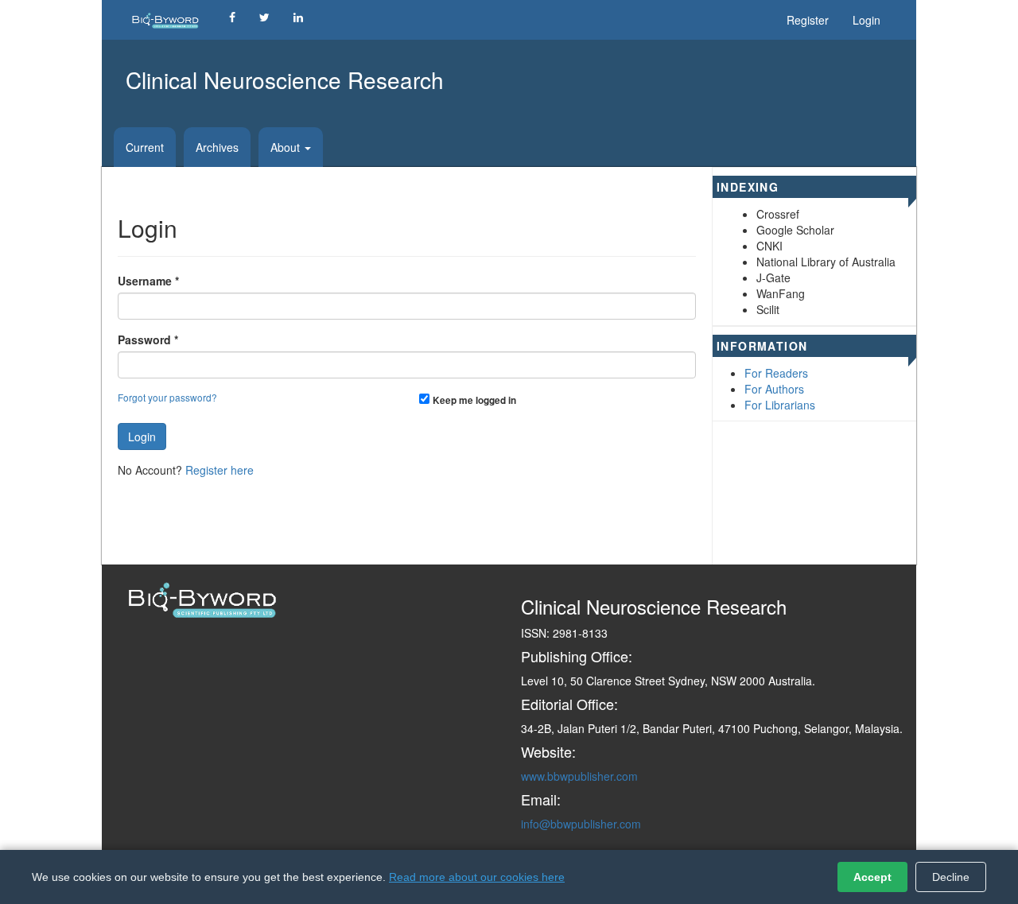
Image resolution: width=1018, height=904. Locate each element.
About (286, 147)
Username (148, 281)
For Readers (776, 373)
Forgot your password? (167, 397)
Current (145, 147)
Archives (217, 147)
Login (866, 20)
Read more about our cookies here (477, 877)
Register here (219, 470)
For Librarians (779, 405)
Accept (872, 877)
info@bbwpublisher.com (581, 824)
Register (808, 20)
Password (148, 339)
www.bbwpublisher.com (579, 776)
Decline (950, 877)
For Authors (774, 389)
